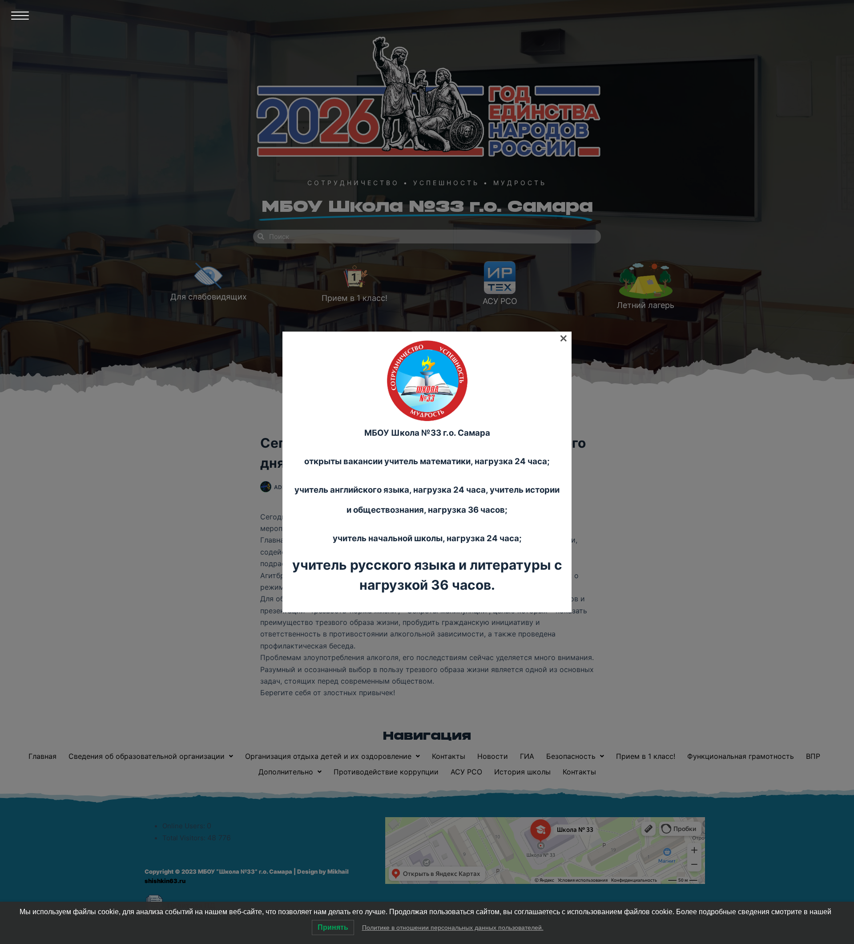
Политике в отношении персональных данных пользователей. (453, 927)
